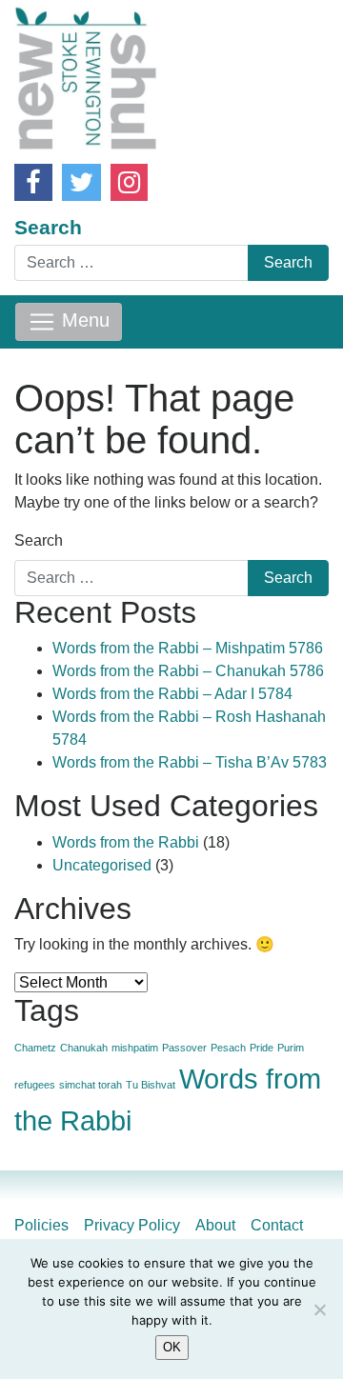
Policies (41, 1225)
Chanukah (84, 1047)
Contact (277, 1225)
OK (172, 1347)
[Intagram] (129, 182)
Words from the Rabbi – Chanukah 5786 (188, 671)
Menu (83, 320)
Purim (290, 1047)
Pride (261, 1047)
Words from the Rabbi (125, 842)
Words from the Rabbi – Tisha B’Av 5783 (189, 762)
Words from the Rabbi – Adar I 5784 (172, 694)
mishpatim (134, 1047)
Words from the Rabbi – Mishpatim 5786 (187, 648)
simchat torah (90, 1084)
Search (48, 227)
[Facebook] (33, 182)
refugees (34, 1084)
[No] (319, 1309)
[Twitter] (81, 182)
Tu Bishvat (150, 1084)
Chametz (35, 1047)
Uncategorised (101, 865)
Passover (184, 1047)
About (215, 1225)
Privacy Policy (132, 1225)
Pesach (228, 1047)
